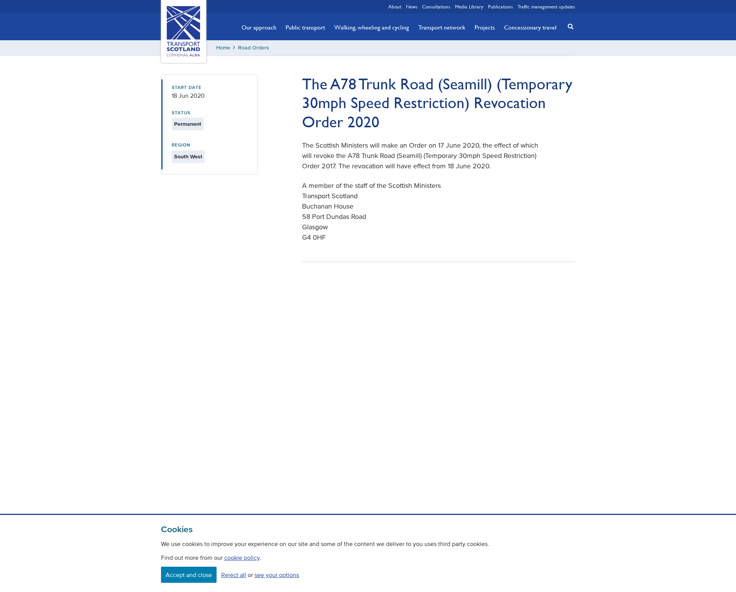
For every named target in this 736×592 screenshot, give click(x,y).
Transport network (441, 27)
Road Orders (253, 48)
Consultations (436, 6)
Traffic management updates (546, 6)
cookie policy (242, 557)
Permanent (187, 124)
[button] (568, 26)
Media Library (469, 6)
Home (223, 48)
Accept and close (189, 574)
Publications (500, 6)
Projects (485, 27)
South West (188, 157)
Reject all (233, 574)
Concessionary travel (530, 27)
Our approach (259, 27)
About (394, 6)
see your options (277, 574)
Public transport (305, 27)
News (411, 6)
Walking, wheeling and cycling (371, 27)
